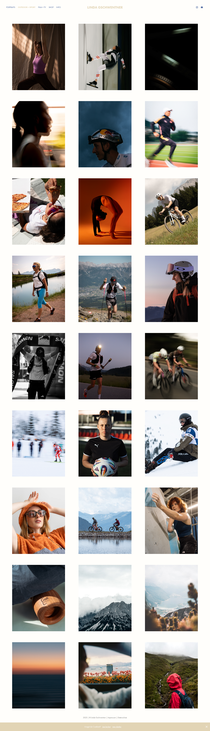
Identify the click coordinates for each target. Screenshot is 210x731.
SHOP (51, 7)
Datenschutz (122, 717)
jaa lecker (106, 726)
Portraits (10, 7)
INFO (58, 7)
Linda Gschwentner (105, 7)
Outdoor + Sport (26, 7)
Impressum (112, 717)
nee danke (116, 726)
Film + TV (42, 7)
